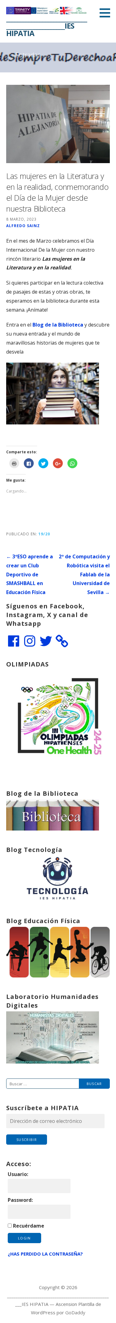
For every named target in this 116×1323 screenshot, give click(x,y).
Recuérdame (28, 1225)
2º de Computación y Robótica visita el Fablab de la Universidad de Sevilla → (84, 574)
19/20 (44, 533)
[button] (107, 13)
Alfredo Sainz (23, 225)
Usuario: (18, 1174)
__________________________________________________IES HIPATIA (46, 25)
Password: (20, 1200)
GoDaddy (75, 1312)
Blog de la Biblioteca (57, 324)
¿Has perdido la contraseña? (45, 1254)
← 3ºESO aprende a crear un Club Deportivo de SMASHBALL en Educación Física (29, 574)
